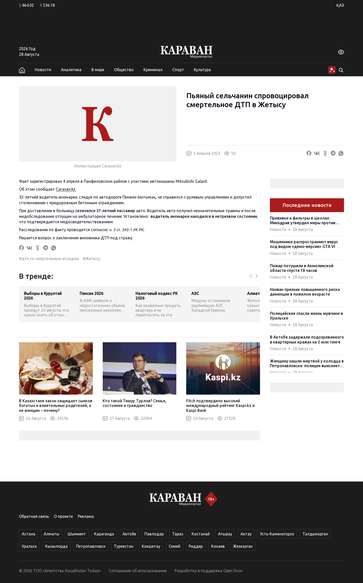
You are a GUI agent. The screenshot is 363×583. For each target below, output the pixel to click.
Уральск (29, 546)
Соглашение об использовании (138, 570)
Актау (246, 534)
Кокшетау (151, 546)
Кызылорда (56, 546)
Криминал (152, 69)
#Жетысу (91, 258)
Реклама (86, 516)
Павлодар (154, 534)
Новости (43, 69)
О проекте (63, 516)
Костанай (201, 534)
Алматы (51, 534)
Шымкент (77, 534)
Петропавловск (90, 546)
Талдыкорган (315, 534)
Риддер (196, 546)
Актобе (129, 534)
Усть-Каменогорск (277, 534)
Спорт (178, 69)
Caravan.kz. (66, 189)
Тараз (177, 534)
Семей (174, 546)
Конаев (218, 546)
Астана (28, 534)
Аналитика (71, 69)
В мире (97, 69)
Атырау (225, 534)
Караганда (104, 534)
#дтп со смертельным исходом (49, 258)
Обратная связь (34, 516)
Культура (202, 69)
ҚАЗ (340, 5)
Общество (124, 69)
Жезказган (243, 546)
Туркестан (123, 546)
